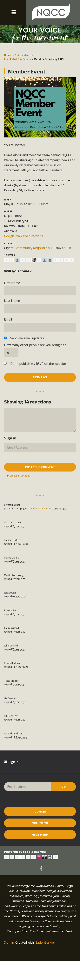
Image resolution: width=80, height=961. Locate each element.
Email (8, 319)
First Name (12, 283)
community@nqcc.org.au (34, 248)
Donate (40, 811)
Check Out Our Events (17, 59)
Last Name (12, 300)
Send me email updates (27, 338)
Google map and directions (23, 236)
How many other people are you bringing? (35, 345)
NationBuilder (45, 942)
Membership (40, 834)
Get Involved (22, 55)
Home (7, 55)
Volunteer (40, 823)
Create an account (20, 475)
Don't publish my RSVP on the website (38, 364)
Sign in (13, 762)
